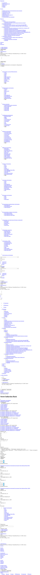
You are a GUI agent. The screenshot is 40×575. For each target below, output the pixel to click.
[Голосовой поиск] (1, 259)
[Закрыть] (1, 299)
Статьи (1, 560)
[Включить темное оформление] (1, 62)
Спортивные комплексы (7, 36)
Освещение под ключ (6, 12)
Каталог (1, 545)
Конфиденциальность (4, 571)
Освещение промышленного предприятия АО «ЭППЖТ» (15, 31)
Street (5, 510)
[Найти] (4, 259)
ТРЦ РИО (6, 40)
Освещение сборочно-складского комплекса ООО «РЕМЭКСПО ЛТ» (17, 32)
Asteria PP (6, 516)
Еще (5, 99)
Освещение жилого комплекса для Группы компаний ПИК (15, 24)
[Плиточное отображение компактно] (1, 459)
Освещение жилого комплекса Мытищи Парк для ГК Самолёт (16, 25)
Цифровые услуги (5, 13)
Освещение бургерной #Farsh (9, 21)
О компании (4, 2)
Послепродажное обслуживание (8, 16)
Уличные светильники (7, 507)
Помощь (2, 563)
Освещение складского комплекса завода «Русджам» (14, 33)
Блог (1, 558)
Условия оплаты (3, 565)
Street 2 (5, 520)
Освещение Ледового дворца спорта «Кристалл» (13, 37)
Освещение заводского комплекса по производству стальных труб (16, 28)
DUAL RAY (6, 519)
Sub (5, 508)
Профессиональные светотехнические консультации (12, 10)
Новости (2, 561)
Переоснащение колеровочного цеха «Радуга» (13, 34)
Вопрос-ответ (3, 568)
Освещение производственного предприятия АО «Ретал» (15, 30)
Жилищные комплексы (6, 23)
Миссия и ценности (6, 3)
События (2, 562)
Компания (2, 550)
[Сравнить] (2, 462)
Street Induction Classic (8, 517)
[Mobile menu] (1, 276)
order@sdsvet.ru (3, 51)
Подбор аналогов (5, 15)
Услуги (1, 547)
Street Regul (6, 513)
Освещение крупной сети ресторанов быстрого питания (15, 22)
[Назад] (5, 310)
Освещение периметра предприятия (11, 29)
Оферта (1, 572)
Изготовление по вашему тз (7, 14)
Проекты (2, 549)
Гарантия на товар (3, 567)
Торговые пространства (6, 38)
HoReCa (4, 20)
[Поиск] (1, 294)
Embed (5, 509)
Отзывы (3, 6)
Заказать (2, 466)
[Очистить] (18, 257)
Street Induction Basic (8, 518)
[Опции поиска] (1, 258)
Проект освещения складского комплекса (12, 35)
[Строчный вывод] (2, 459)
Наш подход (4, 4)
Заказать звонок (3, 49)
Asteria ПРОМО (7, 515)
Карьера (3, 5)
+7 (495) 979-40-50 (3, 47)
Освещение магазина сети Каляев (10, 39)
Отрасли (2, 548)
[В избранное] (2, 461)
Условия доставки (3, 566)
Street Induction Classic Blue (9, 514)
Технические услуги (6, 11)
